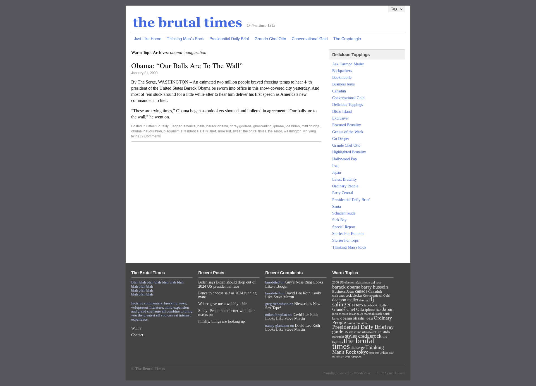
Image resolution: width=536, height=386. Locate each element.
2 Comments (151, 136)
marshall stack (373, 313)
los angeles (356, 313)
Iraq (335, 166)
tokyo (362, 352)
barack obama (217, 125)
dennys (363, 300)
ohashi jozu (363, 318)
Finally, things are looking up (221, 321)
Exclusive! (340, 118)
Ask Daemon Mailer (348, 64)
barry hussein (374, 287)
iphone (278, 125)
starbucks (338, 336)
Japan (336, 172)
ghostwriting (262, 125)
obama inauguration (146, 130)
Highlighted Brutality (349, 152)
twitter (384, 352)
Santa (336, 206)
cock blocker (354, 295)
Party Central (342, 193)
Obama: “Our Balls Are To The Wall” (187, 65)
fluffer (383, 305)
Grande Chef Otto (270, 38)
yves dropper (353, 356)
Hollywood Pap (344, 159)
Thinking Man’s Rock (185, 38)
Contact (137, 335)
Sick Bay (339, 220)
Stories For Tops (345, 240)
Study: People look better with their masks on (226, 313)
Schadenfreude (343, 213)
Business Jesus (343, 84)
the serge (275, 130)
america (189, 125)
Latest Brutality (157, 125)
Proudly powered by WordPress (346, 373)
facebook (371, 305)
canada (361, 291)
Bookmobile (341, 77)
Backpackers (342, 71)
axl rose (376, 282)
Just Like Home (147, 38)
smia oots (382, 331)
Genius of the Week (347, 132)
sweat (237, 130)
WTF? (136, 328)
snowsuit (224, 130)
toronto (374, 352)
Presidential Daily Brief (229, 38)
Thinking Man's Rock (349, 247)
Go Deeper (340, 139)
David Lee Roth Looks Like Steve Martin (293, 295)
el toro (357, 305)
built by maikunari (391, 373)
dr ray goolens (241, 125)
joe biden (293, 125)
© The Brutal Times (148, 368)
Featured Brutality (346, 125)
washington (293, 130)
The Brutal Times (187, 22)
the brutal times (254, 130)
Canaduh (339, 91)
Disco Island (342, 111)
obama (346, 318)
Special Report (343, 227)
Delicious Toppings (347, 105)
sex (351, 331)
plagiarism (172, 130)
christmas (338, 295)
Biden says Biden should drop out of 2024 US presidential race (227, 284)
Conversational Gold (310, 38)
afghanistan (362, 282)
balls (201, 125)
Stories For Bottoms (348, 234)
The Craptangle (347, 38)
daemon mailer (345, 299)
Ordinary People (345, 186)
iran (378, 309)
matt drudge (311, 125)
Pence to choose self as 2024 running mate (227, 295)
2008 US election (343, 282)
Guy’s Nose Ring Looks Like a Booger (294, 284)
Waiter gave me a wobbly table (222, 304)
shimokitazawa (363, 331)
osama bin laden (357, 323)
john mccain (340, 313)
